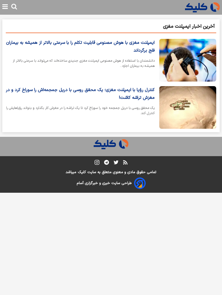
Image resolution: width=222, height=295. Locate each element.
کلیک (82, 172)
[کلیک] (202, 7)
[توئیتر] (116, 163)
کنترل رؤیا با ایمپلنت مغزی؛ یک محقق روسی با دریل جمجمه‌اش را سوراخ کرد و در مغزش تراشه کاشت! (80, 94)
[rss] (125, 163)
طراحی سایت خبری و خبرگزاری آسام (104, 183)
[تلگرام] (106, 163)
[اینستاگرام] (97, 163)
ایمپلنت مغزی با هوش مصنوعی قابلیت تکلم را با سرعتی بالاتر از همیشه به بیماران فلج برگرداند (80, 46)
